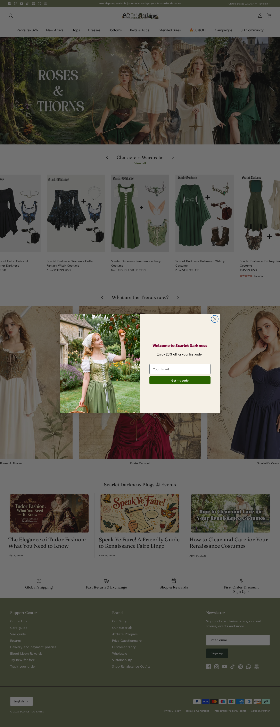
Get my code (180, 380)
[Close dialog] (214, 319)
